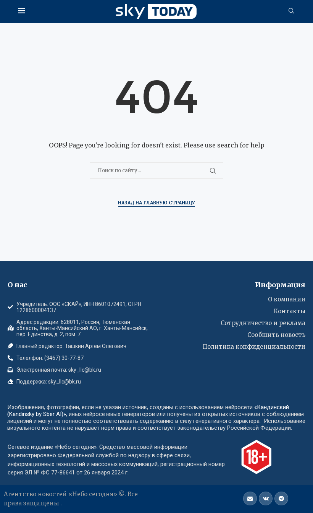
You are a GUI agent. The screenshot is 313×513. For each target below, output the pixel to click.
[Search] (291, 11)
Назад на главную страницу (156, 203)
